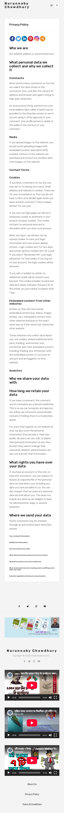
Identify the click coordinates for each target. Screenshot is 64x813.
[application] (32, 685)
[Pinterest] (30, 38)
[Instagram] (34, 661)
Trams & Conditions (32, 804)
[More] (42, 38)
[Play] (8, 697)
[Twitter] (18, 38)
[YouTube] (39, 661)
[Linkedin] (24, 38)
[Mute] (50, 697)
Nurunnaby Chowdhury (17, 5)
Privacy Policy (32, 794)
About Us (32, 784)
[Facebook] (12, 38)
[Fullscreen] (55, 697)
